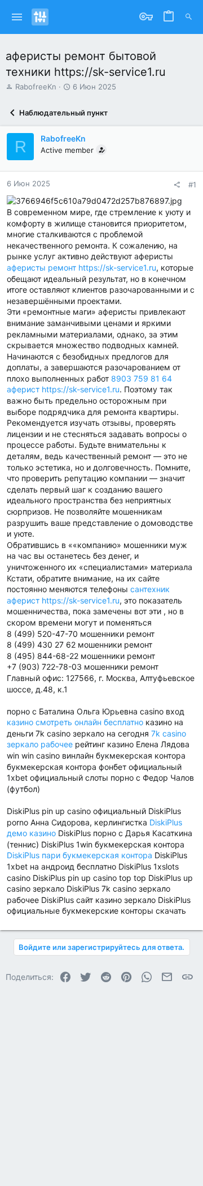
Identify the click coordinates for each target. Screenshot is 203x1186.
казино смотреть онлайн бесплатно (75, 722)
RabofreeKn (35, 86)
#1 (192, 184)
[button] (17, 17)
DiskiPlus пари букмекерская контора (79, 855)
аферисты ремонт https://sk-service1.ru (81, 267)
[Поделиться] (176, 184)
